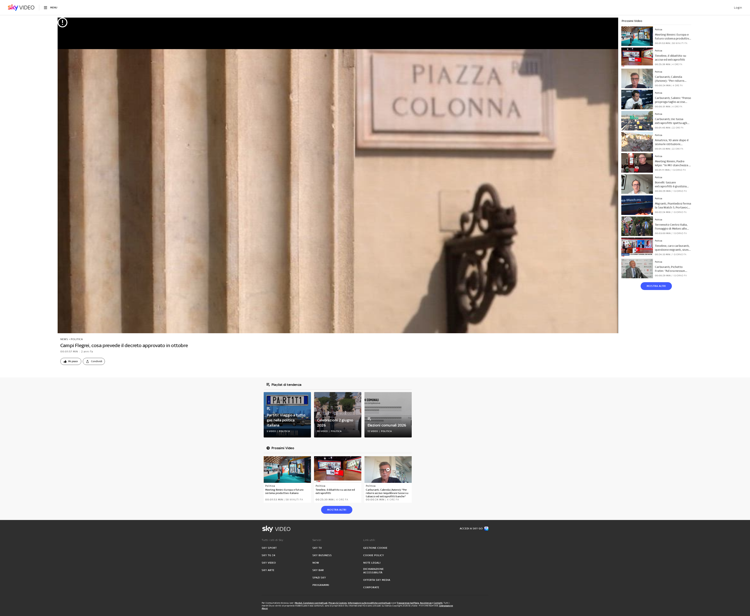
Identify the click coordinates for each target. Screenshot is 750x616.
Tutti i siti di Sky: (273, 540)
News (64, 339)
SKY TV (317, 547)
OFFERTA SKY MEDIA (376, 579)
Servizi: (317, 540)
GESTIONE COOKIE (375, 547)
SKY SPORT (269, 547)
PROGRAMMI (320, 585)
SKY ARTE (268, 570)
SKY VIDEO (269, 562)
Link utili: (369, 540)
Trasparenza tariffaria (408, 603)
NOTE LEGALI (371, 562)
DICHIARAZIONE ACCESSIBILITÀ (373, 571)
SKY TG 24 (268, 555)
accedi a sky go (471, 528)
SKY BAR (318, 570)
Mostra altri (656, 286)
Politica (77, 339)
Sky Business (322, 555)
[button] (70, 361)
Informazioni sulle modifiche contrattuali (369, 603)
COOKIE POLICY (373, 555)
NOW (315, 562)
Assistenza (425, 603)
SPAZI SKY (319, 577)
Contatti (438, 603)
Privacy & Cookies (338, 603)
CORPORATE (371, 587)
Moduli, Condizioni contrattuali (311, 603)
